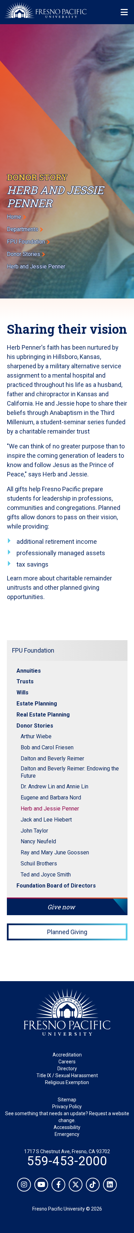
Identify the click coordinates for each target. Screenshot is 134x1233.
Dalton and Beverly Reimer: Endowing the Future (70, 772)
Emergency (67, 1134)
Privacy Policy (67, 1106)
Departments (22, 229)
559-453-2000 (67, 1161)
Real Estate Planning (43, 714)
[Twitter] (75, 1185)
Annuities (28, 670)
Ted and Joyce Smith (46, 874)
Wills (22, 692)
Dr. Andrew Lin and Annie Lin (54, 786)
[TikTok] (93, 1185)
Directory (67, 1068)
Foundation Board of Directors (56, 885)
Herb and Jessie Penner (50, 808)
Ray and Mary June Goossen (55, 852)
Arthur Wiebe (36, 736)
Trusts (25, 681)
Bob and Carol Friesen (47, 747)
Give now (61, 907)
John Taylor (34, 830)
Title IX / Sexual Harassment (67, 1075)
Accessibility (67, 1127)
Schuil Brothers (39, 863)
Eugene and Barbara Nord (51, 797)
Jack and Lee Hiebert (46, 819)
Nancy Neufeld (38, 841)
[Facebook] (58, 1185)
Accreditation (67, 1054)
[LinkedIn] (110, 1185)
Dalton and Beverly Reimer (52, 758)
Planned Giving (67, 932)
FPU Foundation (26, 241)
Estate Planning (36, 703)
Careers (67, 1061)
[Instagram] (24, 1185)
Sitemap (67, 1099)
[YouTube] (41, 1185)
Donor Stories (23, 254)
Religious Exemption (67, 1082)
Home (14, 217)
